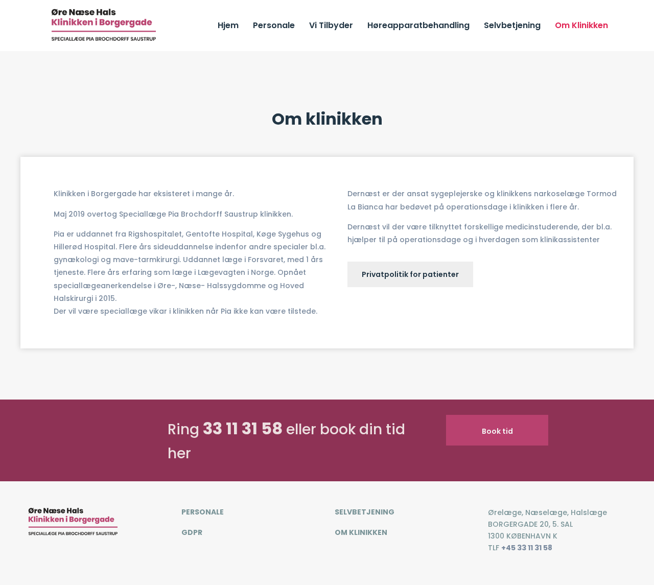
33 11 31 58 (243, 428)
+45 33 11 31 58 (526, 548)
